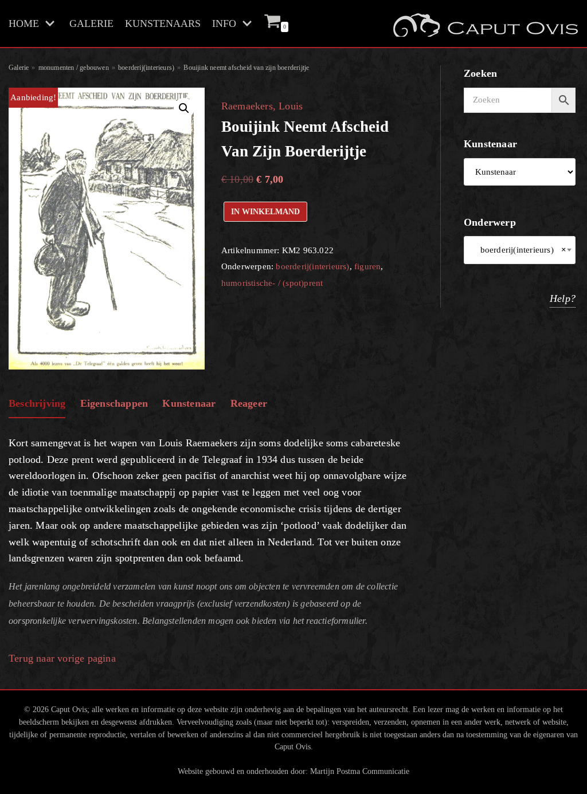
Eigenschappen (114, 403)
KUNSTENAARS (163, 23)
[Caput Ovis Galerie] (484, 23)
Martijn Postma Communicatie (359, 771)
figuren (367, 266)
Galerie (19, 68)
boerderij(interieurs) (146, 68)
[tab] (37, 404)
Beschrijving (37, 403)
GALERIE (91, 23)
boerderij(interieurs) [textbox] (519, 249)
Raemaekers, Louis (262, 106)
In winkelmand (265, 211)
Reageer (248, 403)
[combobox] (520, 250)
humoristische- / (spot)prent (272, 283)
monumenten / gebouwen (73, 68)
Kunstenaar (189, 403)
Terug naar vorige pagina (62, 658)
